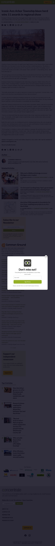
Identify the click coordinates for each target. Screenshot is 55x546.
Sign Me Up (28, 282)
